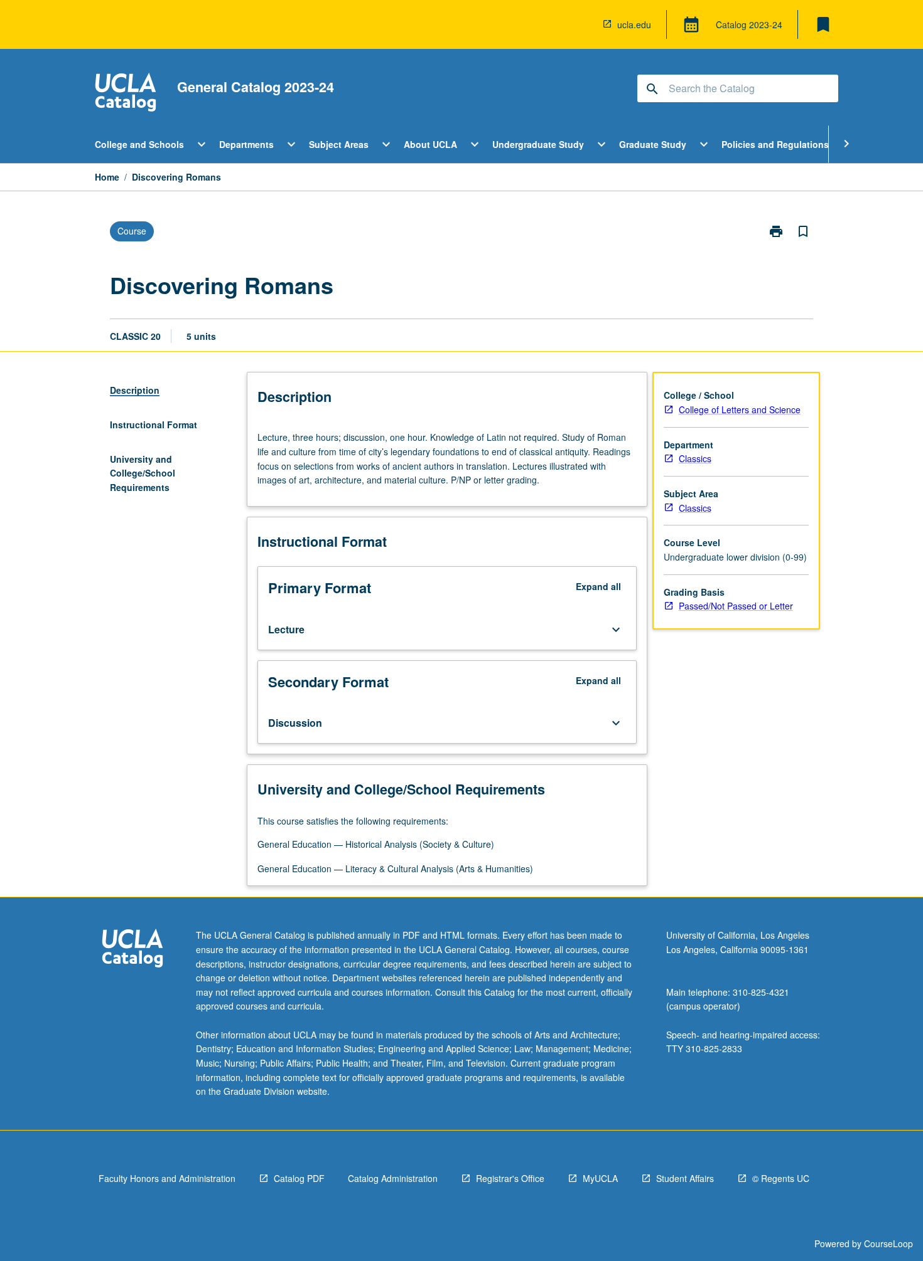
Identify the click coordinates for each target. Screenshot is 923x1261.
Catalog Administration (393, 1178)
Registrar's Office (510, 1178)
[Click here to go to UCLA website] (132, 949)
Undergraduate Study (538, 144)
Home (107, 177)
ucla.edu (634, 24)
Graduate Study (652, 144)
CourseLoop (888, 1243)
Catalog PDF (299, 1178)
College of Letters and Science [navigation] (740, 409)
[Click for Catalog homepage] (125, 93)
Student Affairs (685, 1178)
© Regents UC (780, 1178)
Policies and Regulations (775, 144)
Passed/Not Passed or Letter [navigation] (736, 605)
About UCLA (430, 144)
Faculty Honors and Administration (167, 1178)
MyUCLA (600, 1178)
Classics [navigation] (695, 458)
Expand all (598, 586)
